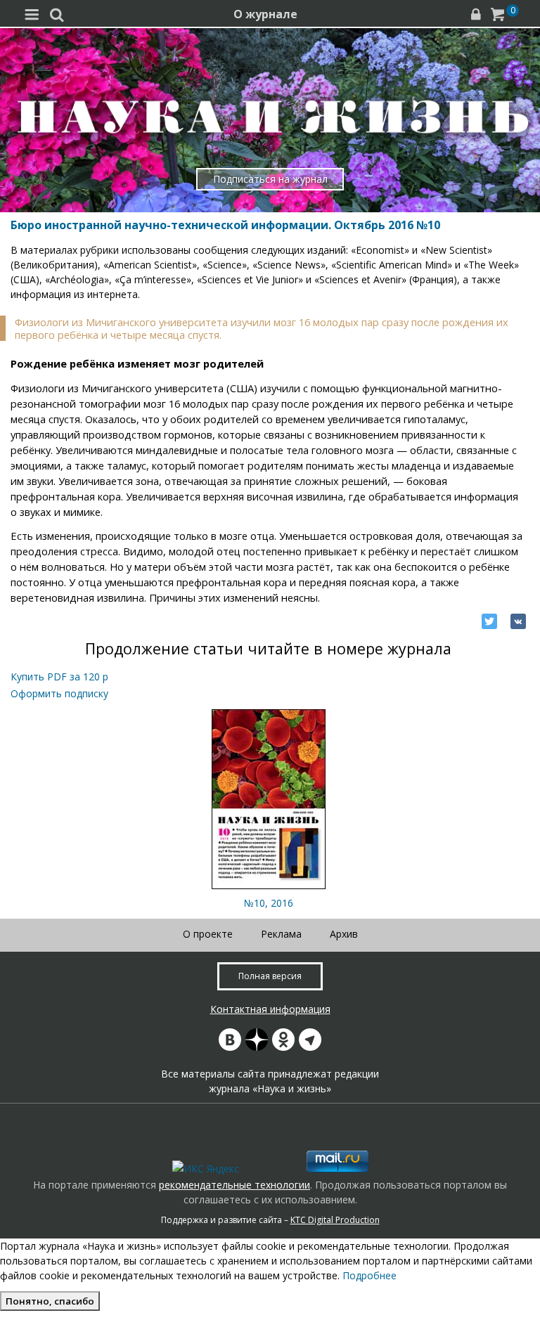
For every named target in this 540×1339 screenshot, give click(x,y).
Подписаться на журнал (270, 179)
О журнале (265, 14)
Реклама (281, 933)
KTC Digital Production (335, 1220)
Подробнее (369, 1275)
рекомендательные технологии (234, 1184)
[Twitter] (489, 621)
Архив (344, 933)
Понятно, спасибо (50, 1301)
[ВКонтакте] (518, 621)
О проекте (208, 933)
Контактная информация (270, 1009)
